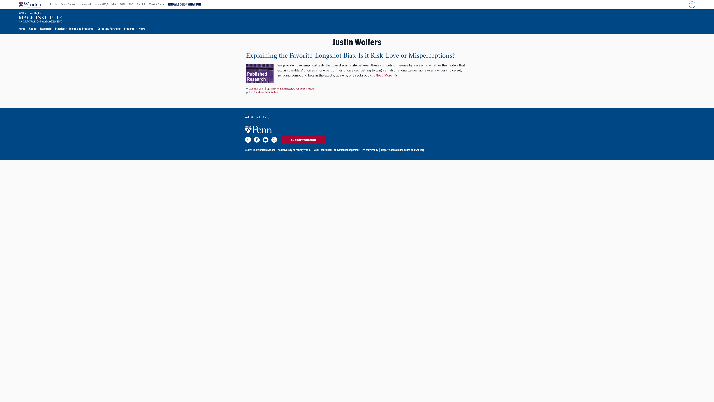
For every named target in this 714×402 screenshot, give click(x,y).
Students (129, 29)
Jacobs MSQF (101, 4)
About (32, 29)
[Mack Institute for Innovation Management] (40, 17)
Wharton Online (157, 4)
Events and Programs (81, 29)
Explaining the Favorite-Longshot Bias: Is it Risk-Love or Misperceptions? (350, 56)
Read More (384, 75)
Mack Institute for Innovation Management (336, 150)
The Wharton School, (264, 150)
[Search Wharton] (692, 4)
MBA (113, 4)
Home (22, 29)
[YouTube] (274, 140)
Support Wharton (303, 140)
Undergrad (85, 4)
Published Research (305, 89)
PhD (131, 4)
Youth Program (68, 4)
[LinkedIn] (265, 140)
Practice (60, 29)
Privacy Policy (370, 150)
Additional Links (256, 117)
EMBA (122, 4)
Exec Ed (141, 4)
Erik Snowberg (256, 92)
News (142, 29)
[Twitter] (248, 140)
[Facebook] (257, 140)
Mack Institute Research (282, 89)
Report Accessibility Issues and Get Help (402, 150)
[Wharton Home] (30, 4)
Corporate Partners (109, 29)
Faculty (53, 4)
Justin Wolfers (271, 92)
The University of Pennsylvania (293, 150)
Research (45, 29)
